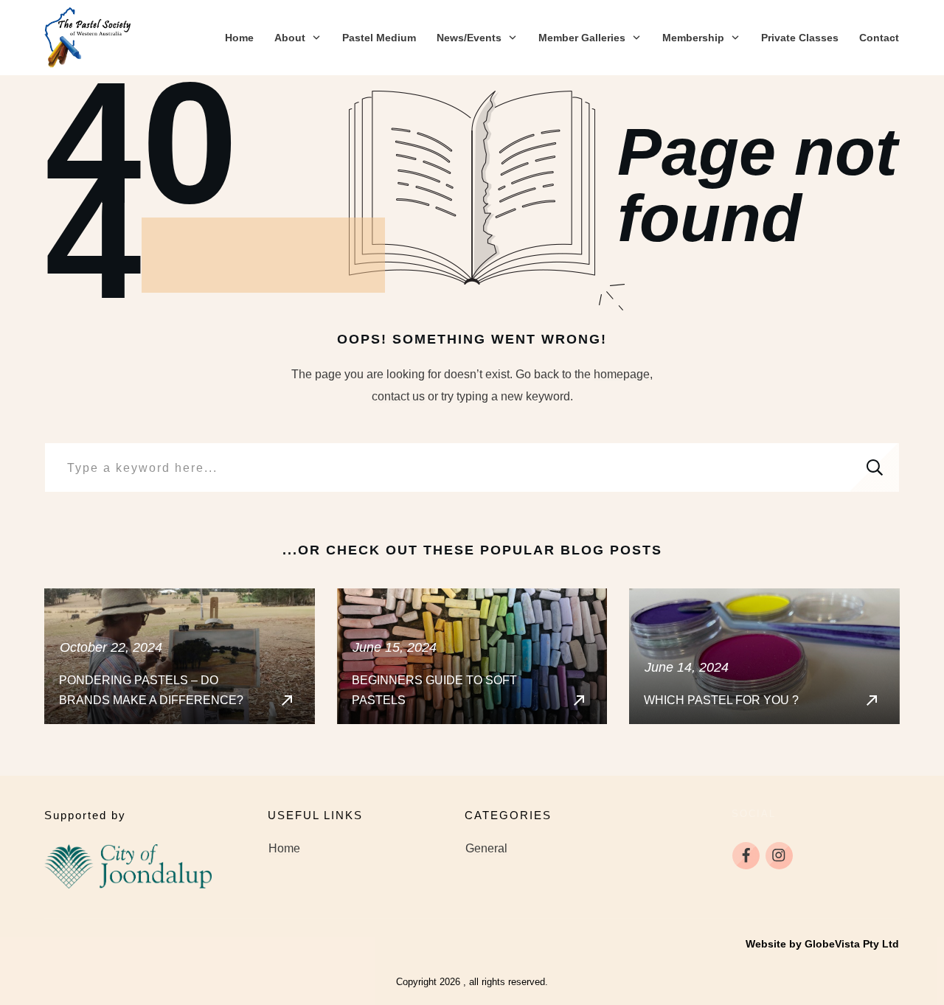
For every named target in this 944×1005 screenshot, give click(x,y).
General (486, 848)
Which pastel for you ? (764, 656)
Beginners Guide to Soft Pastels (472, 656)
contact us (398, 396)
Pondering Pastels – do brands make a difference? (179, 656)
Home (284, 848)
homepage (622, 374)
